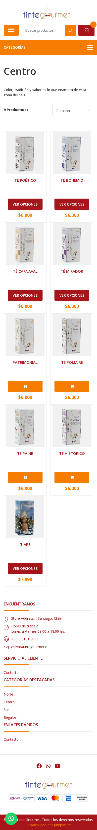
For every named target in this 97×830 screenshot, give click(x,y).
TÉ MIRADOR (72, 271)
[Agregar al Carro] (25, 386)
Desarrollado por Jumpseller (48, 825)
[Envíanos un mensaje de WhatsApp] (11, 819)
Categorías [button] (14, 47)
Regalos (10, 717)
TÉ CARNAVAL (25, 271)
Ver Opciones (25, 204)
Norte (8, 694)
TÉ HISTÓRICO (72, 453)
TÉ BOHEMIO (71, 180)
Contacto (11, 672)
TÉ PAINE (25, 453)
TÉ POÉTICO (25, 180)
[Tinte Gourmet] (46, 12)
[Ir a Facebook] (39, 765)
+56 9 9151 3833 (24, 639)
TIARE (25, 544)
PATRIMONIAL (25, 362)
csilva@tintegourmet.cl (29, 646)
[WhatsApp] (48, 765)
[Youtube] (57, 765)
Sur (6, 709)
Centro (9, 702)
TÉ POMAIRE (72, 362)
